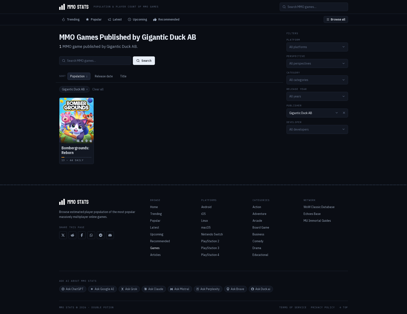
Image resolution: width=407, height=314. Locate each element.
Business (258, 234)
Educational (260, 255)
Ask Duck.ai (262, 289)
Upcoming (140, 19)
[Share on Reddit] (72, 235)
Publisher (294, 105)
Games (155, 248)
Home (154, 207)
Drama (257, 248)
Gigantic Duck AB (75, 89)
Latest (117, 19)
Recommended (168, 19)
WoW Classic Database (319, 207)
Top (345, 307)
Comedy (258, 241)
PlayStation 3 (210, 248)
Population (79, 76)
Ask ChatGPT (75, 289)
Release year (297, 89)
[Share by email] (110, 235)
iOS (203, 214)
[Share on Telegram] (100, 235)
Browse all (338, 19)
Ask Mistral (181, 289)
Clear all (98, 89)
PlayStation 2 (210, 241)
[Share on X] (63, 235)
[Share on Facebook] (82, 235)
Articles (155, 255)
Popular (96, 19)
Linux (204, 221)
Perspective (296, 56)
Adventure (259, 214)
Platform (293, 39)
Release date (104, 76)
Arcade (257, 221)
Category (293, 72)
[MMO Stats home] (74, 7)
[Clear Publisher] (344, 113)
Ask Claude (155, 289)
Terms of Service (293, 307)
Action (257, 207)
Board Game (261, 227)
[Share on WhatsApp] (91, 235)
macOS (206, 227)
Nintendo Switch (212, 234)
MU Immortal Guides (317, 221)
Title (123, 76)
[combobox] (317, 47)
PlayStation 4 (210, 255)
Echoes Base (312, 214)
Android (206, 207)
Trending (73, 19)
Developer (294, 122)
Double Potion (102, 307)
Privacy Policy (323, 307)
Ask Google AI (104, 289)
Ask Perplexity (210, 289)
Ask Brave (237, 289)
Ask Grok (131, 289)
